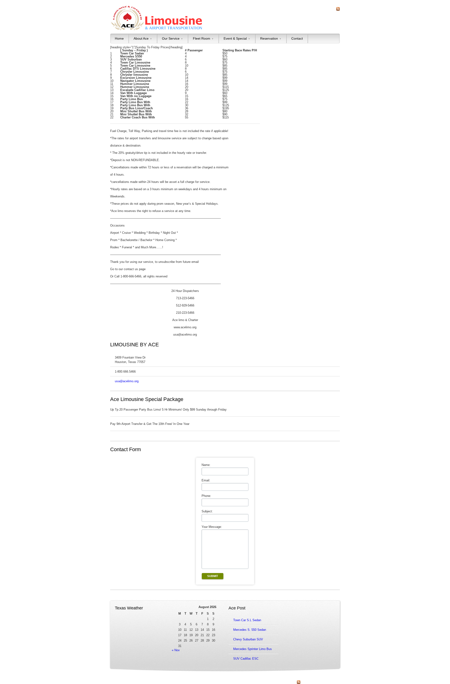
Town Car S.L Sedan (247, 620)
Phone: (206, 496)
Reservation (270, 38)
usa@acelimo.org (127, 381)
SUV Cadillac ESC (246, 658)
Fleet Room (203, 38)
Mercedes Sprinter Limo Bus (252, 649)
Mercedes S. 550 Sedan (249, 629)
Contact (297, 38)
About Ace (143, 38)
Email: (206, 480)
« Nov (176, 650)
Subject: (207, 511)
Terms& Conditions (218, 678)
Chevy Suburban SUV (248, 639)
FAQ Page (198, 678)
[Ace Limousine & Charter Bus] (156, 18)
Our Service (172, 38)
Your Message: (212, 527)
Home (119, 38)
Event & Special (237, 38)
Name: (206, 465)
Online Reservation (165, 678)
